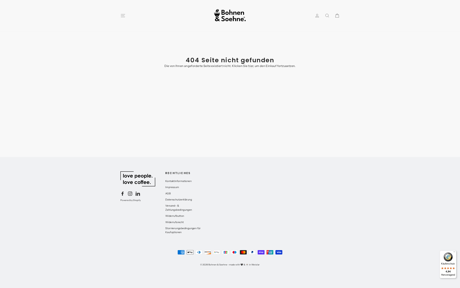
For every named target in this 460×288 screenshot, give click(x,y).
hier (250, 66)
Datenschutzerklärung (178, 199)
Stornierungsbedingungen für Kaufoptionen (183, 230)
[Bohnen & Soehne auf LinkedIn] (138, 193)
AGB (168, 193)
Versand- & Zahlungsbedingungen (178, 207)
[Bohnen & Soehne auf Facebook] (122, 193)
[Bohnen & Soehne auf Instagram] (130, 193)
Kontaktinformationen (178, 181)
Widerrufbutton (174, 215)
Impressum (172, 187)
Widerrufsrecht (174, 222)
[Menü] (454, 252)
